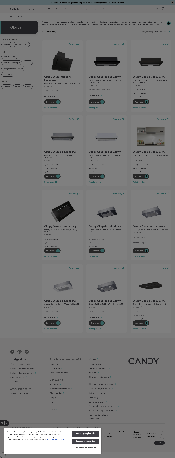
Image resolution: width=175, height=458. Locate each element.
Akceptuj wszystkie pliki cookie (85, 434)
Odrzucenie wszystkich (85, 441)
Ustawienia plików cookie (85, 447)
